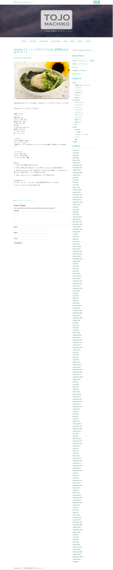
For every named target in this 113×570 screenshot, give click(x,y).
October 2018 (77, 374)
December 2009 (77, 522)
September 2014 (78, 465)
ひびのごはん (76, 74)
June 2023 (76, 236)
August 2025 (76, 175)
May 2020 (76, 328)
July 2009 (75, 534)
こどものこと (78, 88)
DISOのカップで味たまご (80, 70)
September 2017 (78, 406)
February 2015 (77, 458)
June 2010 (76, 510)
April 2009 (76, 542)
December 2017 (77, 399)
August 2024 (76, 204)
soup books (43, 41)
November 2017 (77, 401)
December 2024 (77, 195)
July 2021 (75, 293)
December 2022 (77, 251)
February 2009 (77, 547)
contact (88, 41)
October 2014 (77, 463)
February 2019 (77, 365)
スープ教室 (78, 132)
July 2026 (75, 150)
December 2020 (77, 310)
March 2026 (76, 160)
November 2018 (77, 372)
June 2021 (76, 296)
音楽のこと (78, 97)
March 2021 (76, 303)
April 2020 (76, 330)
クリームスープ (79, 105)
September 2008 (78, 557)
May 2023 (76, 239)
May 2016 (76, 436)
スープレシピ (25, 200)
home (24, 41)
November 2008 (77, 552)
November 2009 (77, 525)
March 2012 (76, 493)
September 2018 (78, 377)
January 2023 (76, 249)
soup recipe (76, 100)
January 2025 (76, 192)
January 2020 (76, 337)
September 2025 (78, 172)
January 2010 (76, 520)
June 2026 (76, 153)
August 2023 (76, 232)
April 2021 (76, 300)
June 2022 (76, 266)
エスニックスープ (79, 102)
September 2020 (78, 318)
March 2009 (76, 544)
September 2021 (78, 288)
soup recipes (56, 41)
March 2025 (76, 187)
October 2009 (77, 527)
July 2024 (75, 207)
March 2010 (76, 515)
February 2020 (77, 335)
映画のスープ (78, 120)
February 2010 (77, 517)
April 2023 (76, 241)
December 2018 (77, 369)
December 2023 (77, 222)
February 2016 (77, 438)
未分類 (75, 142)
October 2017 (77, 404)
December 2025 (77, 165)
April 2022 (76, 271)
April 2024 (76, 214)
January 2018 (76, 397)
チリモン (75, 67)
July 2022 (75, 264)
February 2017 (77, 424)
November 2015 (77, 443)
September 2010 (78, 502)
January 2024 (76, 219)
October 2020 (77, 315)
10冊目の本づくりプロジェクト (83, 85)
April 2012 (76, 490)
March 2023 (76, 244)
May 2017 (76, 416)
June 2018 (76, 384)
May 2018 (76, 387)
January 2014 (76, 468)
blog (65, 41)
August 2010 (76, 505)
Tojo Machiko (28, 58)
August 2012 (76, 488)
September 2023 (78, 229)
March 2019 (76, 362)
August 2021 (76, 291)
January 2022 (76, 278)
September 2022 (78, 259)
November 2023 (77, 224)
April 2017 (76, 419)
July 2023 (75, 234)
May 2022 (76, 268)
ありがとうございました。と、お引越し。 (84, 60)
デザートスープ (79, 115)
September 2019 (78, 347)
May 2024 (76, 212)
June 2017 (76, 414)
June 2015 (76, 448)
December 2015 (77, 441)
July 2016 (75, 433)
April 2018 (76, 389)
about (80, 41)
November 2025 (77, 167)
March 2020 (76, 332)
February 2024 (77, 217)
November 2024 (77, 197)
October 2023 (77, 227)
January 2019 (76, 367)
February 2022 (77, 276)
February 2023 (77, 246)
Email (15, 232)
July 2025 (75, 177)
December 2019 (77, 340)
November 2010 (77, 497)
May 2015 (76, 451)
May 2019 (76, 357)
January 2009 (76, 549)
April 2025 (76, 185)
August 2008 (76, 559)
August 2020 (76, 320)
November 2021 (77, 283)
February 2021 (77, 305)
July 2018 (75, 382)
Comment (16, 210)
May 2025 (76, 182)
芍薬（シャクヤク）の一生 (80, 64)
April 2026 (76, 158)
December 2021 (77, 281)
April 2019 (76, 360)
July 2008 (75, 562)
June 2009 (76, 537)
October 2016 (77, 431)
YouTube (32, 41)
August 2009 (76, 532)
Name (15, 227)
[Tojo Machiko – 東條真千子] (56, 19)
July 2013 (75, 473)
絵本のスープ (78, 122)
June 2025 (76, 180)
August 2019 (76, 350)
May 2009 (76, 539)
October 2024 (77, 199)
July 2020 (75, 323)
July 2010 (75, 507)
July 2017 (75, 411)
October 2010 (77, 500)
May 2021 (76, 298)
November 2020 (77, 313)
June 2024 (76, 209)
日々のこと (78, 95)
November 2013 (77, 470)
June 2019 (76, 355)
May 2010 (76, 512)
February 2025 (77, 190)
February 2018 (77, 394)
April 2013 (76, 478)
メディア (31, 200)
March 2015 (76, 456)
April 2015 (76, 453)
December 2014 (77, 461)
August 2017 (76, 409)
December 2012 (77, 480)
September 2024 (78, 202)
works (72, 41)
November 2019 (77, 342)
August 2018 (76, 379)
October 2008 (77, 554)
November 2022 (77, 254)
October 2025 (77, 170)
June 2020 (76, 325)
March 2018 (76, 392)
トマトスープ (78, 117)
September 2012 (78, 485)
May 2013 (76, 475)
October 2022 (77, 256)
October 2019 (77, 345)
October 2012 (77, 483)
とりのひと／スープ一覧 (81, 134)
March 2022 (76, 273)
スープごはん (18, 200)
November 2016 (77, 429)
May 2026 (76, 155)
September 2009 (78, 530)
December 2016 (77, 426)
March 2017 (76, 421)
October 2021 (77, 286)
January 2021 (76, 308)
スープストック (79, 112)
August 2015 (76, 446)
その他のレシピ (79, 92)
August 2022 (76, 261)
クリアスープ (78, 107)
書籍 (76, 139)
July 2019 (75, 352)
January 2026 (76, 163)
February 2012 (77, 495)
